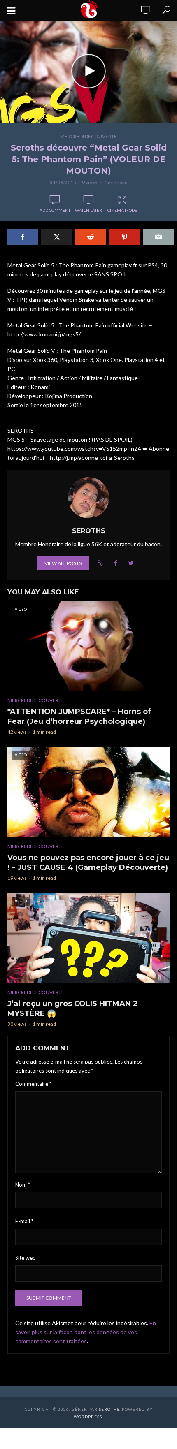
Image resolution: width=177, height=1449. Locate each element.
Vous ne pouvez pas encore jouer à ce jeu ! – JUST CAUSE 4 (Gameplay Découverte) (88, 862)
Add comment (55, 210)
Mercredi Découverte (88, 136)
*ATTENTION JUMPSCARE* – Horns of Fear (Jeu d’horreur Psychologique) (79, 716)
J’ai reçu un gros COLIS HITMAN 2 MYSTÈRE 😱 (72, 1008)
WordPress (88, 1416)
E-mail (24, 1221)
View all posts (63, 563)
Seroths (109, 1409)
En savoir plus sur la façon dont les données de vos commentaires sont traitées (85, 1332)
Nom (22, 1184)
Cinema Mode (122, 210)
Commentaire (33, 1083)
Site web (25, 1257)
